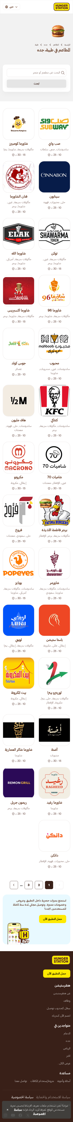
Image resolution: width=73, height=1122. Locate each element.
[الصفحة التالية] (14, 885)
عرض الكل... (64, 1063)
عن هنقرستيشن (61, 993)
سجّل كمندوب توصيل (58, 1008)
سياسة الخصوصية (22, 1097)
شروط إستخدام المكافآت (42, 1081)
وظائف (66, 1000)
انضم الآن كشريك (61, 1015)
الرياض (66, 1048)
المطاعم (56, 45)
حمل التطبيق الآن (52, 919)
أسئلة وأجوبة (63, 1081)
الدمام (67, 1033)
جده (46, 45)
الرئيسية (67, 45)
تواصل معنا (21, 1081)
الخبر (68, 1056)
